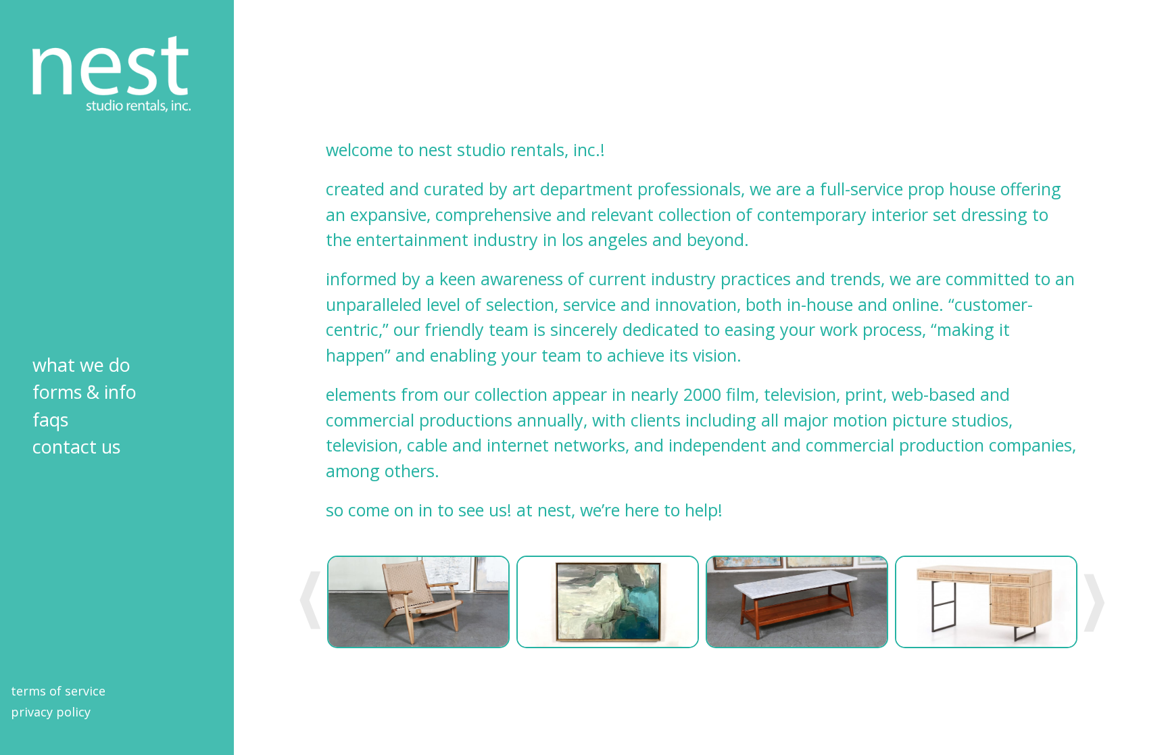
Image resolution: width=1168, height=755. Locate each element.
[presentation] (310, 601)
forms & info (84, 391)
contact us (76, 446)
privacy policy (51, 712)
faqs (50, 419)
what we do (81, 364)
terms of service (58, 691)
